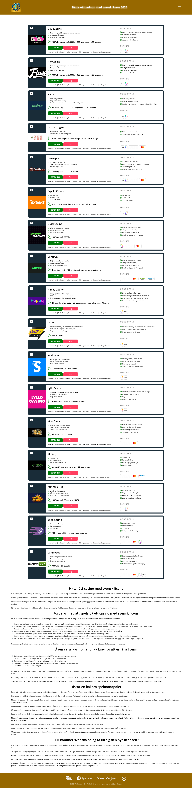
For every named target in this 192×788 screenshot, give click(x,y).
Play (70, 48)
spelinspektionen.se (105, 52)
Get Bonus (55, 48)
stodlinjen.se (94, 52)
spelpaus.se (86, 52)
